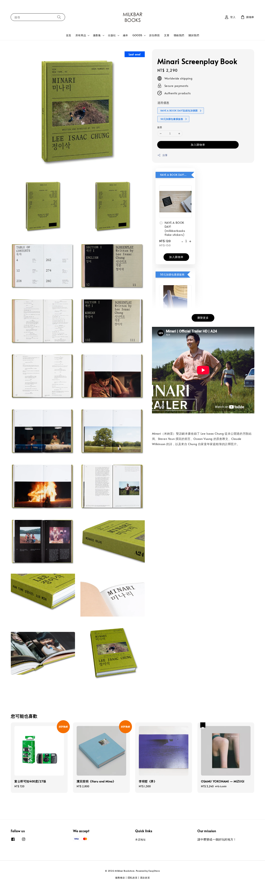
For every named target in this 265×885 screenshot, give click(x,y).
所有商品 (81, 35)
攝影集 (97, 35)
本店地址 (140, 839)
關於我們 (194, 35)
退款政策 (145, 877)
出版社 (112, 35)
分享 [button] (165, 155)
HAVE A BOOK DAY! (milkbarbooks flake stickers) (175, 228)
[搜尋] (59, 17)
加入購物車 (198, 144)
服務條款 (120, 877)
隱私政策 (133, 877)
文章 (166, 35)
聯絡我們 (179, 35)
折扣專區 (154, 35)
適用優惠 (163, 103)
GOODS (137, 35)
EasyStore (154, 870)
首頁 (68, 35)
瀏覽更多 (203, 317)
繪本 (125, 35)
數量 (159, 127)
